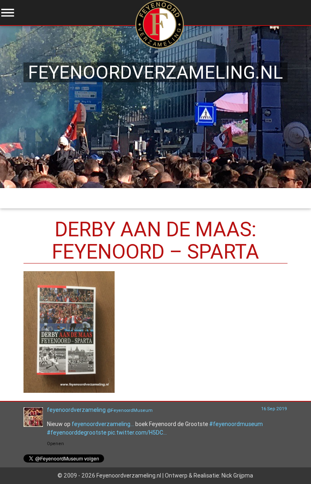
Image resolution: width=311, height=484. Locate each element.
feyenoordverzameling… (103, 424)
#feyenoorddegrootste (77, 432)
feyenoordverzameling (76, 409)
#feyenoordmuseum (236, 424)
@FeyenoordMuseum (130, 410)
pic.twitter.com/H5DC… (137, 432)
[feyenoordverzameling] (33, 424)
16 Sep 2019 (274, 408)
